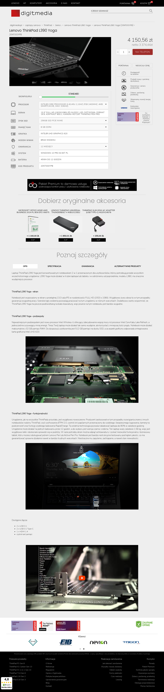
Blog (47, 683)
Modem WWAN (25, 140)
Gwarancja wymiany (146, 673)
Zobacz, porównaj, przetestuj (143, 676)
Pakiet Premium (148, 666)
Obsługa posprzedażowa (145, 683)
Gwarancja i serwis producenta (138, 87)
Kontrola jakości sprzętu (145, 670)
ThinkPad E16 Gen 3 (17, 679)
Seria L (58, 25)
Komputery (36, 3)
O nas (64, 3)
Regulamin (50, 670)
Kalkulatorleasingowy (135, 107)
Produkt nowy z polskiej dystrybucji (140, 80)
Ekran (21, 113)
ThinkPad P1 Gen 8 (17, 663)
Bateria (22, 160)
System (22, 153)
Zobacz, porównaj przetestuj (137, 94)
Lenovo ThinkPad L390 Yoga (77, 25)
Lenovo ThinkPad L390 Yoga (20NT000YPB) (113, 25)
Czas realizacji (116, 676)
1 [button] (80, 649)
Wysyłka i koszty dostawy (111, 666)
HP (24, 3)
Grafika (22, 134)
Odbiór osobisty (115, 670)
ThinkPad (48, 25)
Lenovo (15, 3)
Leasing (119, 679)
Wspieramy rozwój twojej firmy (141, 101)
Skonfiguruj (25, 96)
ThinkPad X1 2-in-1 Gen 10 (20, 670)
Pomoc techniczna (147, 686)
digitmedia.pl (16, 25)
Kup (33, 240)
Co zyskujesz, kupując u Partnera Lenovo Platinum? (146, 118)
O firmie (49, 663)
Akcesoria (51, 3)
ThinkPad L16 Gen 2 (17, 676)
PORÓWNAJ (123, 65)
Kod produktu (26, 166)
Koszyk (146, 3)
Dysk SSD (23, 121)
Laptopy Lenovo (33, 25)
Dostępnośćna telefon (135, 73)
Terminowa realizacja (146, 679)
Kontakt (75, 3)
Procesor (23, 104)
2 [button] (84, 649)
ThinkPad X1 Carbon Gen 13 (20, 666)
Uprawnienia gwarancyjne (56, 679)
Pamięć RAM (24, 127)
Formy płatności (115, 673)
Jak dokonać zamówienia (112, 663)
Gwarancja (24, 147)
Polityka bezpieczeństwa (55, 676)
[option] (33, 225)
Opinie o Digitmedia (53, 673)
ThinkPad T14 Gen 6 (17, 673)
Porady (152, 663)
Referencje (50, 666)
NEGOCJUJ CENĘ (143, 65)
